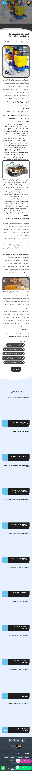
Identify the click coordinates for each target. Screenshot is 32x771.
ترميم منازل (20, 757)
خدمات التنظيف (22, 49)
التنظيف (6, 757)
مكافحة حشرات (16, 763)
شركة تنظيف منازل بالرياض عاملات (12, 353)
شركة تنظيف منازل (19, 80)
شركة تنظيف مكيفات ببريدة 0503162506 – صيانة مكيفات (20, 491)
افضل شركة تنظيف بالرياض (14, 345)
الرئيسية (27, 757)
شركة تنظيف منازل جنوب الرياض (12, 362)
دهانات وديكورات (14, 760)
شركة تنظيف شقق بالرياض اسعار (12, 349)
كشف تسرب (25, 763)
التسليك (13, 757)
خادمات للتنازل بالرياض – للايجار (19, 456)
